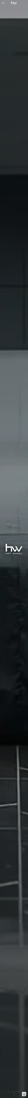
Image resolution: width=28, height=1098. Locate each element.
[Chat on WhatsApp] (24, 1094)
